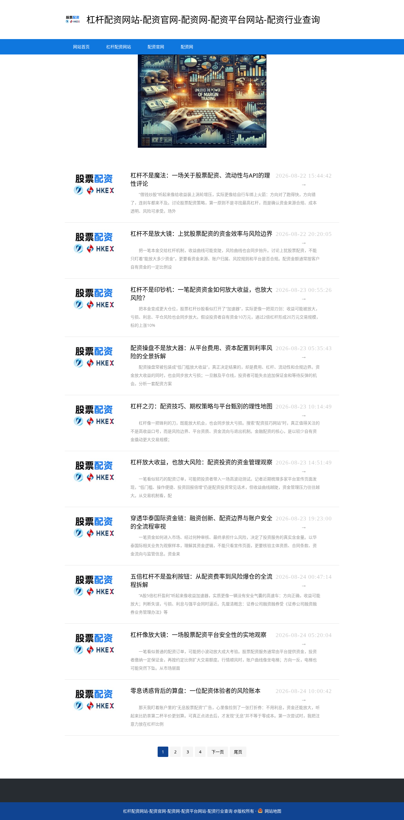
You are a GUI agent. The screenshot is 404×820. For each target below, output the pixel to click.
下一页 (217, 752)
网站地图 (273, 811)
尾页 (238, 752)
